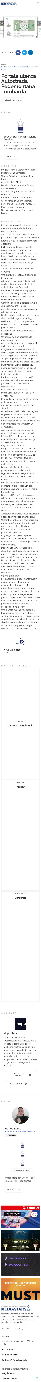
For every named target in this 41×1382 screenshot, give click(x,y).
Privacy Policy (6, 1329)
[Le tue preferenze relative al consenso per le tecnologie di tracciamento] (37, 1378)
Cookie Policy (19, 1329)
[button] (38, 3)
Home (3, 64)
